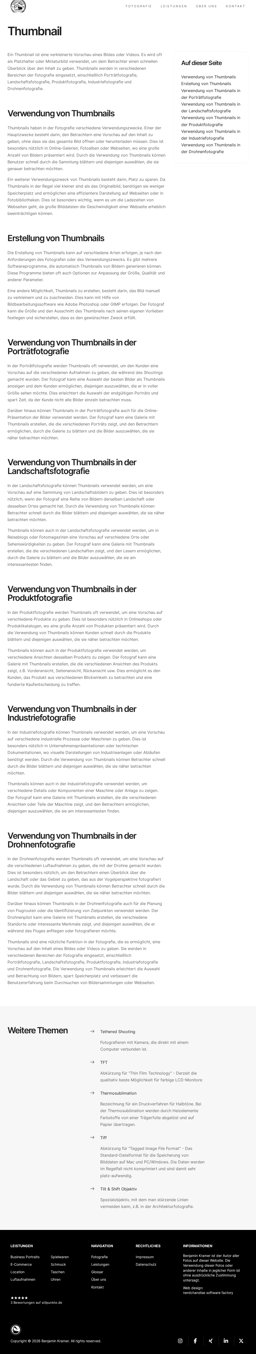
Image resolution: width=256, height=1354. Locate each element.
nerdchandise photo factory (20, 6)
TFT (104, 1062)
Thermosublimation (118, 1093)
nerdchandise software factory (208, 1292)
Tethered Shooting (117, 1031)
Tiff (103, 1137)
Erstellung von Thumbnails (206, 83)
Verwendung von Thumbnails (208, 76)
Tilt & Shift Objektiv (118, 1188)
